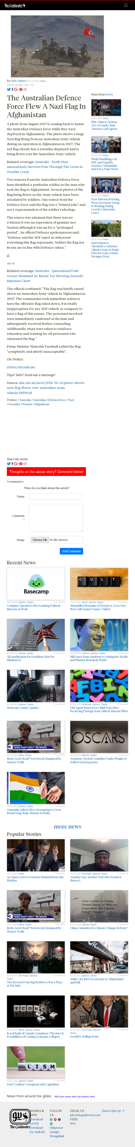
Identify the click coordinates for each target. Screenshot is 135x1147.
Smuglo (54, 1132)
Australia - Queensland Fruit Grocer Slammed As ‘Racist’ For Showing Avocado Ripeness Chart (45, 275)
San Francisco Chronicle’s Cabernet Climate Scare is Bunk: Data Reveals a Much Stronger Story (105, 249)
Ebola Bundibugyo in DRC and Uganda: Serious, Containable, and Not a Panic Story (104, 164)
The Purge (24, 975)
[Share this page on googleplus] (16, 89)
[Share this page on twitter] (9, 89)
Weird (85, 602)
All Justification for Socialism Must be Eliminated (30, 658)
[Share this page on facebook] (12, 89)
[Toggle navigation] (126, 5)
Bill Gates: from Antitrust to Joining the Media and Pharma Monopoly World (99, 658)
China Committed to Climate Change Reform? (98, 928)
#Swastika (13, 404)
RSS (73, 1123)
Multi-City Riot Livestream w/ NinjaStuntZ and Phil (97, 980)
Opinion (22, 602)
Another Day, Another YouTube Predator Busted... (95, 878)
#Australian (38, 400)
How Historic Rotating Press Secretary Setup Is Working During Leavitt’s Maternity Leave (105, 205)
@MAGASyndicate (21, 367)
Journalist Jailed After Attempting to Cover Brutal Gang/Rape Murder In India (34, 811)
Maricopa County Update (23, 708)
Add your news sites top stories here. (74, 1096)
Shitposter (56, 1127)
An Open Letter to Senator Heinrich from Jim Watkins (35, 878)
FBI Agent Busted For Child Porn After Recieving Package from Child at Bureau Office (99, 709)
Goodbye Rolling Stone (84, 1036)
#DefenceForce (56, 400)
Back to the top (112, 1111)
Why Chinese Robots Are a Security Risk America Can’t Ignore (104, 125)
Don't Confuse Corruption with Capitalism (33, 1084)
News (43, 81)
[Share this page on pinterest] (20, 89)
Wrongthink (57, 1136)
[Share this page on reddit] (25, 89)
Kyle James (18, 80)
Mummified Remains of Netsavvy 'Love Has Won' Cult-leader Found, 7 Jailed (98, 607)
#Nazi (70, 400)
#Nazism (26, 404)
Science (86, 653)
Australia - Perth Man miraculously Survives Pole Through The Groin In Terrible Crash (45, 167)
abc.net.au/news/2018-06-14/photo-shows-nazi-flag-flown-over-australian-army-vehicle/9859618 (46, 387)
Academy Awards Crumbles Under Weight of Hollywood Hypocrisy (98, 760)
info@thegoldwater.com (85, 1115)
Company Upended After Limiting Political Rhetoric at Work (33, 607)
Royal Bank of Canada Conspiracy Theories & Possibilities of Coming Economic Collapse (35, 1034)
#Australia (24, 400)
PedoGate (87, 704)
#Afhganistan (41, 404)
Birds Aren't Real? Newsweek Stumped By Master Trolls (34, 760)
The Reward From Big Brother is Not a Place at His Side (34, 983)
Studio (30, 602)
